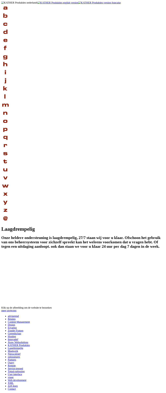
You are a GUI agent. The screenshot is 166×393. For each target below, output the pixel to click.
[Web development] (5, 189)
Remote (12, 365)
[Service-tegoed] (5, 157)
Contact (12, 388)
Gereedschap (14, 333)
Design (11, 324)
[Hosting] (5, 68)
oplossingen (14, 356)
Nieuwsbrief (14, 354)
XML (11, 383)
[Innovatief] (5, 76)
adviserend (13, 316)
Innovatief (13, 339)
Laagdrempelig (15, 348)
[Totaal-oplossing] (5, 165)
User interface (15, 374)
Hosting (12, 336)
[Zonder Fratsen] (5, 51)
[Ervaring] (5, 43)
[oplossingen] (5, 124)
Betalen (12, 319)
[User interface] (5, 173)
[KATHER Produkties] (5, 92)
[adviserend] (5, 11)
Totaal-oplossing (16, 371)
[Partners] (5, 132)
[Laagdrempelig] (5, 100)
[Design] (5, 35)
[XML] (5, 197)
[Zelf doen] (5, 213)
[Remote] (5, 149)
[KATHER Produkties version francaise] (99, 2)
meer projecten (8, 310)
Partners (12, 359)
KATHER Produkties (19, 345)
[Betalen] (5, 19)
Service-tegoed (15, 368)
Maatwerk (13, 351)
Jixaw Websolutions (18, 342)
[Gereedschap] (5, 60)
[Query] (5, 140)
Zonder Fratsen (15, 330)
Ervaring (12, 327)
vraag (10, 377)
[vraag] (5, 181)
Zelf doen (13, 386)
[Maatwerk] (5, 108)
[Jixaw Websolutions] (5, 84)
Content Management (19, 322)
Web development (17, 380)
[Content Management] (5, 27)
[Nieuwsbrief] (5, 116)
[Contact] (5, 221)
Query (11, 362)
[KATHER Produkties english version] (58, 2)
